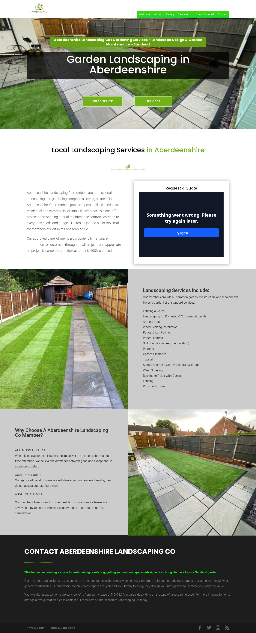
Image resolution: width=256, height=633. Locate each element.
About (158, 14)
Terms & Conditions (62, 627)
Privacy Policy (36, 627)
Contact (222, 14)
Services (183, 14)
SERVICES (153, 101)
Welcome (144, 14)
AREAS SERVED (102, 101)
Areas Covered (205, 14)
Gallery (169, 14)
